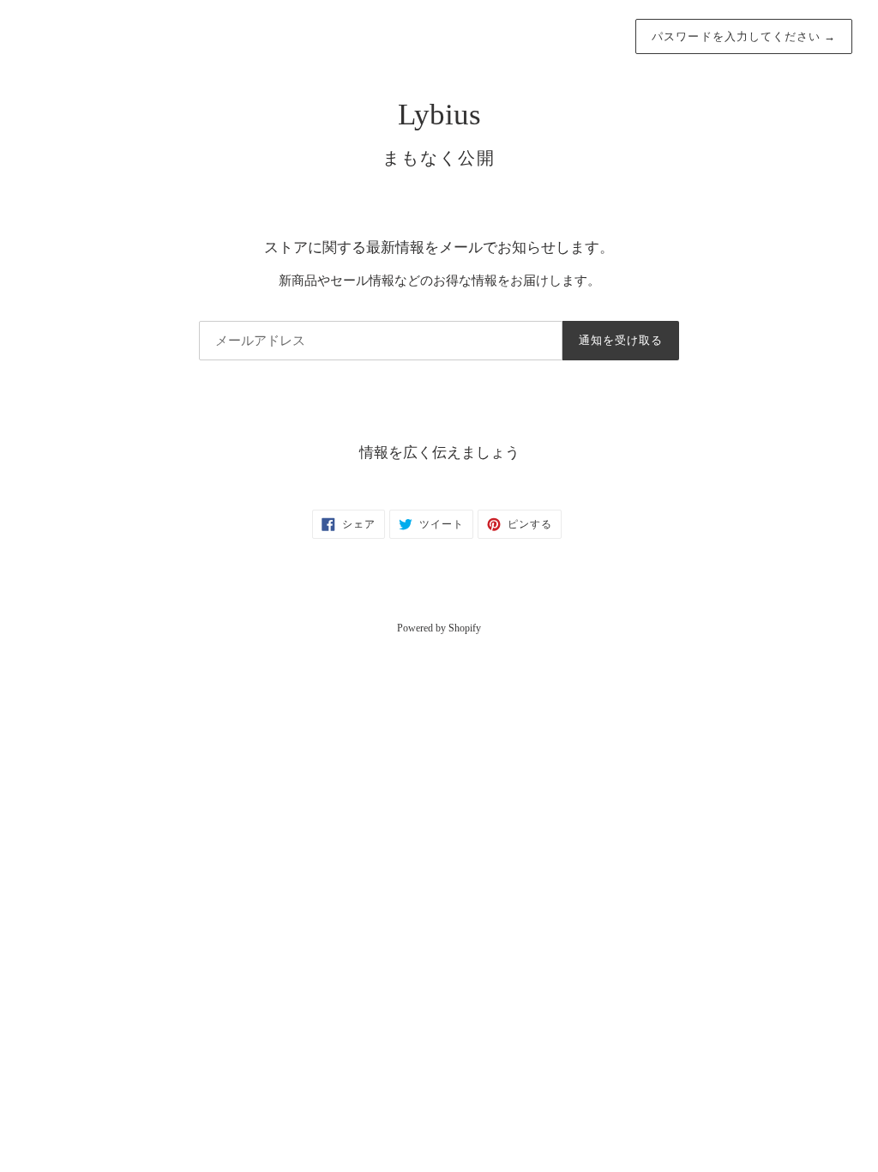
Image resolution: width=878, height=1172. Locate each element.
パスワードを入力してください (744, 36)
